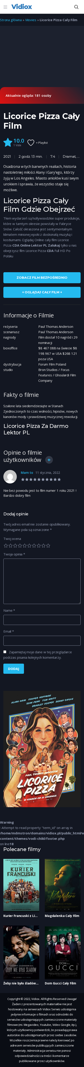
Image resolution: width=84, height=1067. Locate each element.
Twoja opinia (14, 554)
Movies (30, 20)
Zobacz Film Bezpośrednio (42, 278)
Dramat (69, 156)
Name (9, 610)
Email (8, 631)
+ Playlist (42, 143)
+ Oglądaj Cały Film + (42, 292)
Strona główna (11, 20)
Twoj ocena (12, 538)
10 (48, 545)
